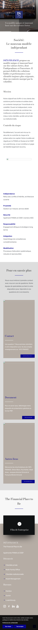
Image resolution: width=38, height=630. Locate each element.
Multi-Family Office (13, 569)
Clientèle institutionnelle (15, 574)
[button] (34, 6)
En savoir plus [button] (28, 481)
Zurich (8, 595)
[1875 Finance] (8, 6)
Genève (9, 591)
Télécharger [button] (28, 417)
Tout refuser (8, 626)
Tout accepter (19, 626)
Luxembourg (10, 600)
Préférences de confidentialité (10, 622)
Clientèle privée (11, 565)
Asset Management (13, 579)
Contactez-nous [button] (27, 356)
